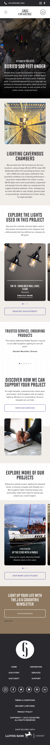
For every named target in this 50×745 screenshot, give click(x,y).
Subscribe (8, 620)
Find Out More (25, 295)
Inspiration (36, 666)
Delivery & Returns (25, 706)
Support (36, 678)
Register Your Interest (25, 311)
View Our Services (25, 408)
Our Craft (14, 678)
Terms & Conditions (25, 700)
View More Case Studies (25, 575)
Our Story (14, 672)
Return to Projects (25, 61)
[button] (22, 303)
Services (36, 672)
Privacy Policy (25, 711)
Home (14, 666)
